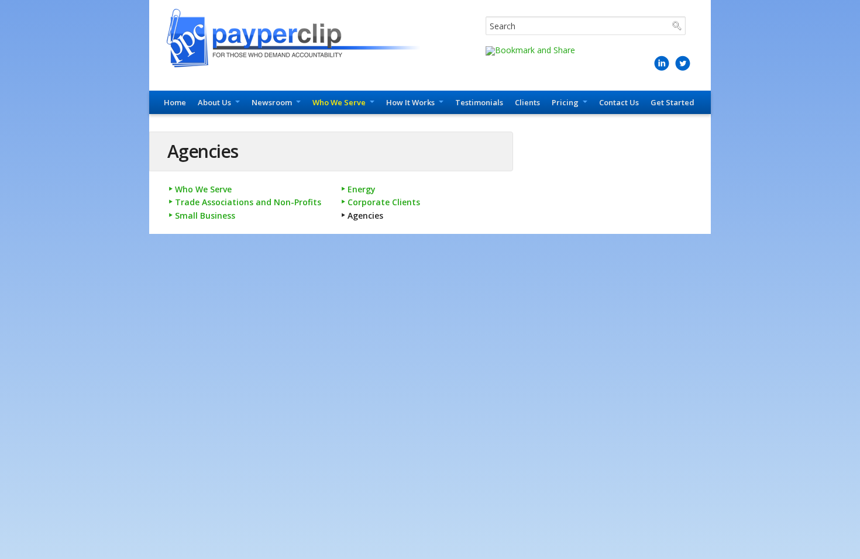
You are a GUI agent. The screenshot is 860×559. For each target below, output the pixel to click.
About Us (214, 102)
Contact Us (619, 102)
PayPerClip (300, 38)
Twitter (682, 68)
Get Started (672, 102)
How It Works (410, 102)
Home (175, 102)
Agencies (365, 215)
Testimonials (479, 102)
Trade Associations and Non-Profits (248, 202)
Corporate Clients (384, 202)
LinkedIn (661, 68)
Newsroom (272, 102)
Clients (527, 102)
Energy (362, 189)
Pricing (565, 102)
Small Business (205, 215)
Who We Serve (339, 102)
